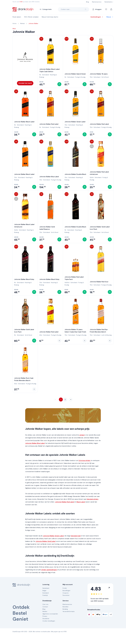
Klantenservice (67, 604)
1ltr (40, 75)
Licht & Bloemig (106, 335)
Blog (44, 609)
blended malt (76, 536)
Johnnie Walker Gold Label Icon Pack (100, 228)
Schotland (45, 75)
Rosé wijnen (17, 17)
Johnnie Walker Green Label (75, 122)
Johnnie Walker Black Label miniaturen (24, 225)
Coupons (66, 593)
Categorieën (47, 9)
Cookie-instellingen (49, 621)
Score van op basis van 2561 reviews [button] (26, 2)
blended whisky (92, 499)
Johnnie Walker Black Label (24, 122)
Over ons (45, 604)
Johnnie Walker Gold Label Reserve (47, 228)
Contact (45, 607)
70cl (91, 77)
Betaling (65, 609)
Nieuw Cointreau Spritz (50, 17)
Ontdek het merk (25, 83)
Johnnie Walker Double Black (75, 174)
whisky (82, 435)
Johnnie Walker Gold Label (45, 541)
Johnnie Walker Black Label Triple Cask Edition (49, 70)
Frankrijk (45, 595)
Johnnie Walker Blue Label (49, 177)
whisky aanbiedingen (49, 570)
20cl (40, 335)
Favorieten (66, 595)
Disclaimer (46, 618)
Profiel (65, 588)
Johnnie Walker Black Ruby (24, 279)
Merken (45, 611)
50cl (15, 384)
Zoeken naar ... (66, 9)
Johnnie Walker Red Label (48, 124)
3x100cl (67, 282)
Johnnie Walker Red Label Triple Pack (74, 278)
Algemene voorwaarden (50, 614)
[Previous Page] (55, 399)
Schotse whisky (84, 460)
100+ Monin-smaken (31, 17)
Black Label (81, 502)
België (44, 590)
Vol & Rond (105, 77)
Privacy (45, 616)
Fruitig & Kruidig (80, 77)
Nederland (46, 588)
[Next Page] (70, 399)
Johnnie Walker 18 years (98, 74)
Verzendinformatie (69, 611)
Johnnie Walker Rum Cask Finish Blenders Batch (23, 379)
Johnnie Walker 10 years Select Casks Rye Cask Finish (75, 330)
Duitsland (46, 593)
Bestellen (65, 607)
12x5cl (92, 177)
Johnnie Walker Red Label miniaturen (99, 173)
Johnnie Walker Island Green (75, 74)
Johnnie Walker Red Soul (99, 282)
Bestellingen (66, 590)
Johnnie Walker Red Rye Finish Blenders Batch (98, 330)
